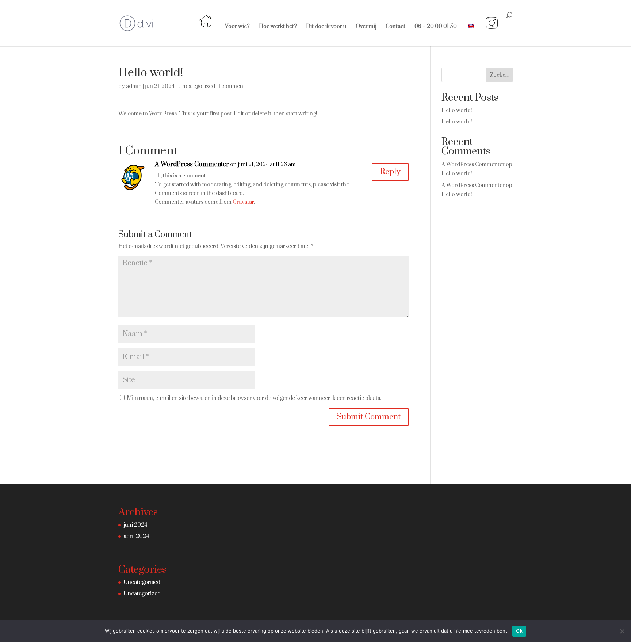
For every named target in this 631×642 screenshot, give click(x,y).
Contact (395, 27)
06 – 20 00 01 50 (435, 27)
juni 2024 (135, 524)
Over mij (366, 27)
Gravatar (243, 202)
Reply (390, 172)
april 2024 (136, 536)
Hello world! (456, 110)
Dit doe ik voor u (326, 27)
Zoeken (499, 75)
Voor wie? (237, 27)
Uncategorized (196, 86)
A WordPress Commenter (192, 164)
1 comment (231, 86)
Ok (519, 631)
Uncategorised (141, 582)
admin (134, 86)
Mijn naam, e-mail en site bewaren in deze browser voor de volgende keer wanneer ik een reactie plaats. (254, 398)
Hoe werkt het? (278, 27)
